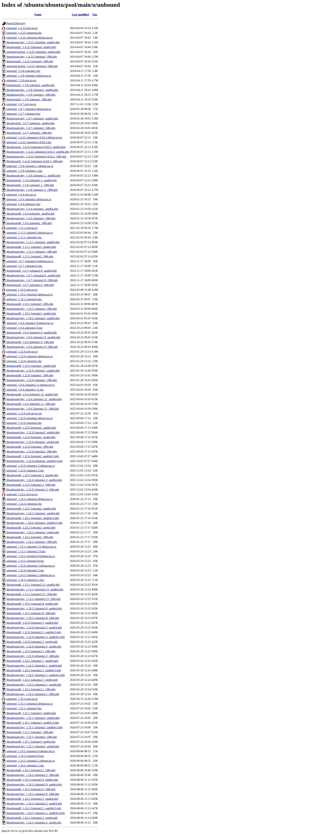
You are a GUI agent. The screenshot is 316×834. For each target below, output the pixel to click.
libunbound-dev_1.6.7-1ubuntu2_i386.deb (30, 128)
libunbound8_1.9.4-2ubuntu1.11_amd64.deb (32, 394)
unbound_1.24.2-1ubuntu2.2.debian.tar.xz (30, 760)
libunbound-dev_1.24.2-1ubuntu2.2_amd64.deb (34, 803)
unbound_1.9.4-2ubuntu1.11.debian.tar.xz (30, 384)
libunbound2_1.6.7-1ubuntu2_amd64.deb (30, 123)
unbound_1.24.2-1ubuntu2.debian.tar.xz (29, 499)
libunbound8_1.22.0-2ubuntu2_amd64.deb (31, 427)
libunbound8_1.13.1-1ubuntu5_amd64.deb (31, 246)
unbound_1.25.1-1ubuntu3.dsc (24, 708)
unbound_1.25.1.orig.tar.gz (22, 698)
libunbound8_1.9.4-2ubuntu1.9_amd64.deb (31, 332)
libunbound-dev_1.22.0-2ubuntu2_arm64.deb (32, 442)
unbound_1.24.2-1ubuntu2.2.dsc (25, 765)
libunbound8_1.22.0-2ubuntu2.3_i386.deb (30, 651)
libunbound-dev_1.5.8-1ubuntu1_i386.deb (30, 94)
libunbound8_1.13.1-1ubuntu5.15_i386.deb (31, 594)
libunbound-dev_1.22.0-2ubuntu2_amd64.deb (33, 432)
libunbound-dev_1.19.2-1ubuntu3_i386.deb (31, 308)
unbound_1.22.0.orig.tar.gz (22, 351)
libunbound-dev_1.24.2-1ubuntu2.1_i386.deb (32, 694)
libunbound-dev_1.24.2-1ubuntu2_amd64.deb (33, 513)
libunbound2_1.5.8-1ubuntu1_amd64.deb (30, 85)
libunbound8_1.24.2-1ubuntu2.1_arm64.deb (32, 679)
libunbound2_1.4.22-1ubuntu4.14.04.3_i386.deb (34, 161)
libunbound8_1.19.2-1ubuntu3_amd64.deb (31, 313)
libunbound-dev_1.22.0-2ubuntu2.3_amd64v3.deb (35, 637)
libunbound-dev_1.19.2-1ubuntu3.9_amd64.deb (34, 784)
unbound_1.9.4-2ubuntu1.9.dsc (24, 327)
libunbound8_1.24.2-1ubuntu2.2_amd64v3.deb (33, 808)
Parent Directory (15, 23)
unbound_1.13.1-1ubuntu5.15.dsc (26, 551)
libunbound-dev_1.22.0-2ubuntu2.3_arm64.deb (33, 646)
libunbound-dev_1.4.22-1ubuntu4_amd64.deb (33, 42)
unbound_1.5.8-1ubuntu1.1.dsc (24, 170)
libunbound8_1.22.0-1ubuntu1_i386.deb (29, 375)
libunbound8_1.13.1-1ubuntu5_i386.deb (29, 256)
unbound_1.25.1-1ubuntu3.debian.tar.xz (29, 703)
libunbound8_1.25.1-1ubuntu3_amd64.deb (31, 713)
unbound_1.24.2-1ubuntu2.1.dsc (25, 579)
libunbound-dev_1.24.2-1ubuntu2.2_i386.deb (32, 775)
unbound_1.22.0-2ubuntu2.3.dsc (25, 570)
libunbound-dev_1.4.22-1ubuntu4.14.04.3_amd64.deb (37, 151)
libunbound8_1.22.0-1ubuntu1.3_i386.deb (30, 484)
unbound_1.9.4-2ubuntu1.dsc (23, 204)
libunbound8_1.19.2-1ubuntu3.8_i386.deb (30, 613)
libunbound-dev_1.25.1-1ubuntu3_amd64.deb (33, 717)
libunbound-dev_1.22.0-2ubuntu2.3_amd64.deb (34, 627)
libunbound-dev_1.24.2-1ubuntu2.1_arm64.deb (33, 684)
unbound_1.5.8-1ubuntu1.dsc (23, 70)
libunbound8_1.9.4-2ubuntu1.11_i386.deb (30, 403)
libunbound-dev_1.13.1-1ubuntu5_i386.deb (31, 251)
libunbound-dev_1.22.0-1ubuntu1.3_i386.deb (32, 489)
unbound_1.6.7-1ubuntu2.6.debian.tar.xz (29, 261)
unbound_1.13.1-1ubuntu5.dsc (24, 237)
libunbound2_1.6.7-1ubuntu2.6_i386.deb (30, 285)
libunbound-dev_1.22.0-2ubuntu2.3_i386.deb (32, 656)
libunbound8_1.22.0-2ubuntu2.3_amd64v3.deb (33, 632)
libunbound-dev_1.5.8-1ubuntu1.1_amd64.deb (33, 175)
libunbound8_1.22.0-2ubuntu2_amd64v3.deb (32, 456)
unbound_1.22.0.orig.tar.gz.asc (24, 413)
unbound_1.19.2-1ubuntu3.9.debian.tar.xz (30, 751)
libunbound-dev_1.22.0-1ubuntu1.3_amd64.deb (34, 480)
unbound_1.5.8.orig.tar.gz (21, 80)
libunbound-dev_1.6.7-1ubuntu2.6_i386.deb (32, 280)
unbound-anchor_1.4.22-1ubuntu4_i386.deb (32, 66)
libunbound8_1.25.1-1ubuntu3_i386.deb (29, 732)
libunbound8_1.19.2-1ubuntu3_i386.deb (29, 304)
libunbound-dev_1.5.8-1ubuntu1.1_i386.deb (32, 189)
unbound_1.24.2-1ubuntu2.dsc (24, 503)
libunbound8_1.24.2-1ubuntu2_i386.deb (29, 537)
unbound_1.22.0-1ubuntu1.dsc (24, 361)
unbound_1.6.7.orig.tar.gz (21, 104)
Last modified (80, 14)
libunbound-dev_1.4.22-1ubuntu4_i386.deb (31, 56)
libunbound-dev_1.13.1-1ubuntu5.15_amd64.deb (34, 589)
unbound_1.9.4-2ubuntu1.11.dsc (25, 389)
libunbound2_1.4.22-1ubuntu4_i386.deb (29, 61)
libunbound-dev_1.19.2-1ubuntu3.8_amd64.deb (34, 608)
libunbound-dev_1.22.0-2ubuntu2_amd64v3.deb (34, 461)
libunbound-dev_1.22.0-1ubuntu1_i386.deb (31, 380)
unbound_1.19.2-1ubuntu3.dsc (24, 299)
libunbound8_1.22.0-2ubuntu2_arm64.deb (30, 437)
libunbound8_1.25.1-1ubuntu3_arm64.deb (30, 741)
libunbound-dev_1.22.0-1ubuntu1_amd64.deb (33, 370)
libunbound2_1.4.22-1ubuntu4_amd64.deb (31, 47)
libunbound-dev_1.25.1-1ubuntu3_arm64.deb (32, 746)
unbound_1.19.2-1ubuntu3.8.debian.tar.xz (30, 556)
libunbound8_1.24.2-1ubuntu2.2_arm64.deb (32, 817)
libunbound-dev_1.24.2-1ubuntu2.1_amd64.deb (34, 665)
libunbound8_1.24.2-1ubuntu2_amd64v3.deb (32, 518)
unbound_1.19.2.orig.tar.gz (22, 289)
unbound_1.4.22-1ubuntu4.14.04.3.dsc (28, 142)
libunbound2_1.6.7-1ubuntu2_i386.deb (29, 132)
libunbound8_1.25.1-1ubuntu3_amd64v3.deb (32, 722)
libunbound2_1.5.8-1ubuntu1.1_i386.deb (30, 185)
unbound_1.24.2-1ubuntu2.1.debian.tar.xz (30, 575)
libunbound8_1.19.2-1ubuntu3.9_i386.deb (30, 789)
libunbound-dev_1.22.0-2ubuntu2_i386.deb (31, 451)
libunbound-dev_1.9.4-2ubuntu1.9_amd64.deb (33, 337)
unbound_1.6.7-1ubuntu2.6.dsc (24, 266)
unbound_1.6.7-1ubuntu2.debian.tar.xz (28, 109)
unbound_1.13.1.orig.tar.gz (22, 227)
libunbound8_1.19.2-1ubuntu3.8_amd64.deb (32, 603)
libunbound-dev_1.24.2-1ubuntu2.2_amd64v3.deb (35, 813)
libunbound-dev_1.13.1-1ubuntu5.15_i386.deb (33, 599)
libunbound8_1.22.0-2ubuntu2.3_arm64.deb (32, 641)
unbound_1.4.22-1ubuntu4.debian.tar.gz (29, 37)
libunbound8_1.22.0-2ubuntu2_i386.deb (29, 446)
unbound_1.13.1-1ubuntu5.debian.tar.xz (29, 232)
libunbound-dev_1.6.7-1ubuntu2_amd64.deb (32, 118)
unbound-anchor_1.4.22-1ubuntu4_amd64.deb (33, 51)
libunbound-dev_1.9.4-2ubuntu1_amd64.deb (32, 208)
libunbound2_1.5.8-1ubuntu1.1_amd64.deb (31, 180)
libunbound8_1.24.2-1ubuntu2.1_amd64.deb (32, 660)
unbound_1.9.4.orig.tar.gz (21, 194)
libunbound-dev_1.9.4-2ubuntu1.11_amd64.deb (34, 399)
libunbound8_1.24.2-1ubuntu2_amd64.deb (31, 508)
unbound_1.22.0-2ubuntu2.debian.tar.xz (29, 418)
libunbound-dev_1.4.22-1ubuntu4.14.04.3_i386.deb (36, 156)
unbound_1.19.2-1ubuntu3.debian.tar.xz (29, 294)
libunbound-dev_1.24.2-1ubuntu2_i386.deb (31, 541)
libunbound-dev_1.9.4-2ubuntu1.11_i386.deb (32, 408)
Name (38, 14)
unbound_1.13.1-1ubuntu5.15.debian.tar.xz (31, 546)
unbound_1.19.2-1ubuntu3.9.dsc (25, 756)
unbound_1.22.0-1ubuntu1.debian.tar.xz (29, 356)
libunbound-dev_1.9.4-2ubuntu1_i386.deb (30, 218)
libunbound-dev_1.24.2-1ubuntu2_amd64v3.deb (34, 522)
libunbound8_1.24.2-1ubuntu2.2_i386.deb (30, 770)
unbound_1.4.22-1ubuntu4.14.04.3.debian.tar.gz (34, 137)
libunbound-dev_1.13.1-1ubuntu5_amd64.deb (33, 242)
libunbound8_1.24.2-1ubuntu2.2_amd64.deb (32, 798)
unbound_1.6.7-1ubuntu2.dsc (23, 113)
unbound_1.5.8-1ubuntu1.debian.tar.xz (28, 75)
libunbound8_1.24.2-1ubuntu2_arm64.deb (30, 527)
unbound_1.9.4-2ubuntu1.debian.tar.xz (28, 199)
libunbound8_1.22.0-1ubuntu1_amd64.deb (31, 365)
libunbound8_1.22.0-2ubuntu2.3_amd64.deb (32, 622)
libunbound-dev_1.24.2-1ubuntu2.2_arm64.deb (33, 822)
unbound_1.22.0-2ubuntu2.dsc (24, 423)
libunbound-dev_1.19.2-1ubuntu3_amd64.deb (33, 318)
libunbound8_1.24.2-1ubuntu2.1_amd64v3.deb (33, 670)
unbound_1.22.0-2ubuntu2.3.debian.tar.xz (30, 565)
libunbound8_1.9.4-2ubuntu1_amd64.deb (30, 213)
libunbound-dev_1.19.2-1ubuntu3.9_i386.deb (32, 794)
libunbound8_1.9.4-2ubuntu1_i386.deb (29, 223)
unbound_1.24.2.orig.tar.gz (22, 494)
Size (94, 14)
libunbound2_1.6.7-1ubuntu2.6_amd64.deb (31, 270)
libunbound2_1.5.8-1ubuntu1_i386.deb (29, 99)
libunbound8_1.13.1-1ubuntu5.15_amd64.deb (33, 584)
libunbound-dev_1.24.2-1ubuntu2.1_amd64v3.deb (35, 675)
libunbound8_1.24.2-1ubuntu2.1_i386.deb (30, 689)
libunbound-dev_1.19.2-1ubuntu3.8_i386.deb (32, 618)
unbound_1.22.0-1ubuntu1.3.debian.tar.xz (30, 465)
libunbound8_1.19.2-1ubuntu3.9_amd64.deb (32, 779)
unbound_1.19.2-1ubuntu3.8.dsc (25, 560)
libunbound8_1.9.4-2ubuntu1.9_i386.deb (30, 342)
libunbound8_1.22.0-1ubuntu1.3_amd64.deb (32, 475)
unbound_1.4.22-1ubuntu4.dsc (24, 32)
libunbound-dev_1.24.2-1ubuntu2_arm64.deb (32, 532)
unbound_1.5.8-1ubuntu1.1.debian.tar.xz (29, 166)
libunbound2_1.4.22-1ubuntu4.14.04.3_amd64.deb (35, 147)
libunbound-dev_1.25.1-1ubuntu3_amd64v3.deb (34, 727)
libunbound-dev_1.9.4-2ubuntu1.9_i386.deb (32, 346)
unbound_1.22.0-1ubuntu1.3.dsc (25, 470)
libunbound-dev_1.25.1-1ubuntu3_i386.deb (31, 736)
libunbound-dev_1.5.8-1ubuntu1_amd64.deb (32, 89)
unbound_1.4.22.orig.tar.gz (22, 28)
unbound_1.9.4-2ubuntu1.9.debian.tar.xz (29, 323)
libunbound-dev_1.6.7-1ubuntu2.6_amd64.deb (33, 275)
